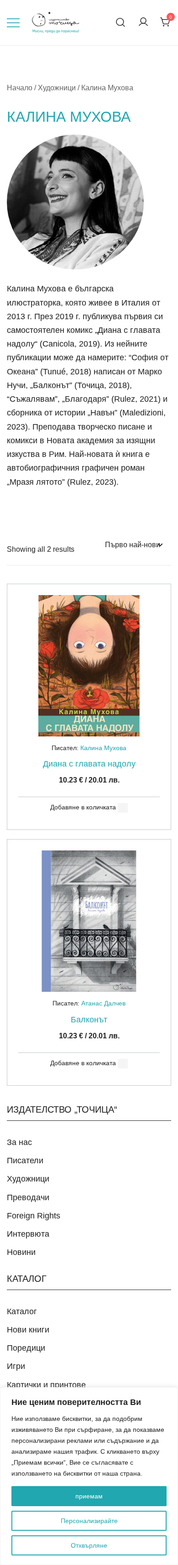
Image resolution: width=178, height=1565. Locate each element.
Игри (16, 1366)
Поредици (26, 1348)
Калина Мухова (103, 747)
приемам (89, 1496)
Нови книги (28, 1329)
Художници (28, 1178)
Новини (21, 1252)
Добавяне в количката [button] (83, 807)
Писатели (25, 1160)
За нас (19, 1142)
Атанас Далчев (103, 1003)
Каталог (22, 1311)
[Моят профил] (143, 22)
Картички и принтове (46, 1384)
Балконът (89, 1019)
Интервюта (28, 1234)
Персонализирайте (89, 1520)
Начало (19, 88)
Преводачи (28, 1197)
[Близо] (168, 1394)
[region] (89, 1476)
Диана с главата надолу (89, 763)
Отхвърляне (89, 1545)
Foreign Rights (33, 1215)
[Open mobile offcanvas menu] (13, 22)
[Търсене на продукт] (120, 22)
